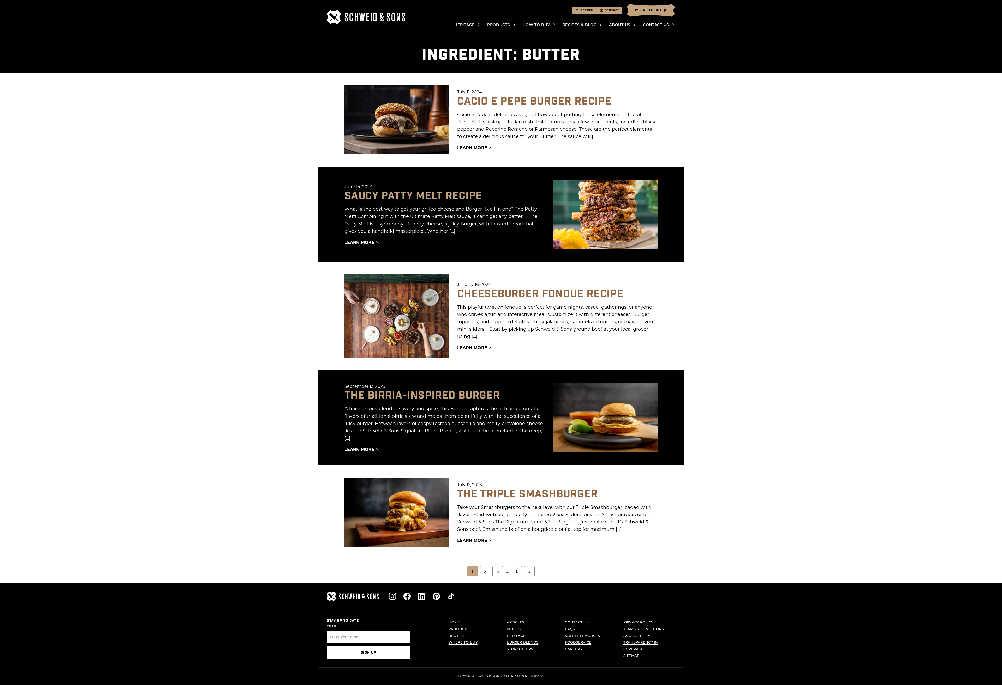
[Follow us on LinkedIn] (421, 596)
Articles (515, 622)
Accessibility (636, 635)
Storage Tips (520, 649)
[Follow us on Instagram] (392, 596)
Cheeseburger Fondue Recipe (540, 294)
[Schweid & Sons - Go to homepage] (366, 17)
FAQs (570, 629)
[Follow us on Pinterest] (436, 596)
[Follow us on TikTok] (451, 596)
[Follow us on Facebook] (407, 596)
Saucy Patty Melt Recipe (413, 196)
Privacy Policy (638, 622)
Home (454, 622)
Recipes (456, 635)
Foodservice (578, 642)
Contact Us (656, 24)
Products (498, 24)
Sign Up (368, 652)
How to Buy (536, 24)
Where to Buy (463, 642)
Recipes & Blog (580, 24)
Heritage (464, 24)
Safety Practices (582, 635)
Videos (514, 629)
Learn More (472, 147)
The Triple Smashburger (527, 494)
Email (332, 626)
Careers (573, 649)
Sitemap (631, 655)
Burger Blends (522, 642)
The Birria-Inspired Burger (422, 395)
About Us (619, 24)
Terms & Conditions (643, 629)
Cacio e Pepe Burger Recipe (534, 101)
